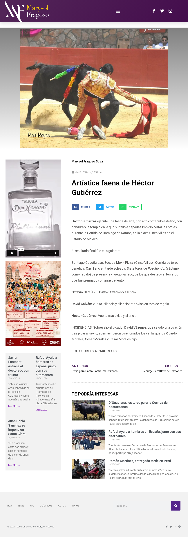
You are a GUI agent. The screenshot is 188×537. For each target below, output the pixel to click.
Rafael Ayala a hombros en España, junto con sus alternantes (46, 366)
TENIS (21, 505)
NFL (32, 505)
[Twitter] (162, 11)
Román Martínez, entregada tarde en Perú (140, 461)
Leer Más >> (14, 406)
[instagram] (170, 11)
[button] (117, 11)
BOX (9, 505)
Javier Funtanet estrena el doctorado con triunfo (18, 366)
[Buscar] (175, 506)
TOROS (75, 505)
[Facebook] (154, 11)
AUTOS (62, 505)
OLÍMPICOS (46, 505)
